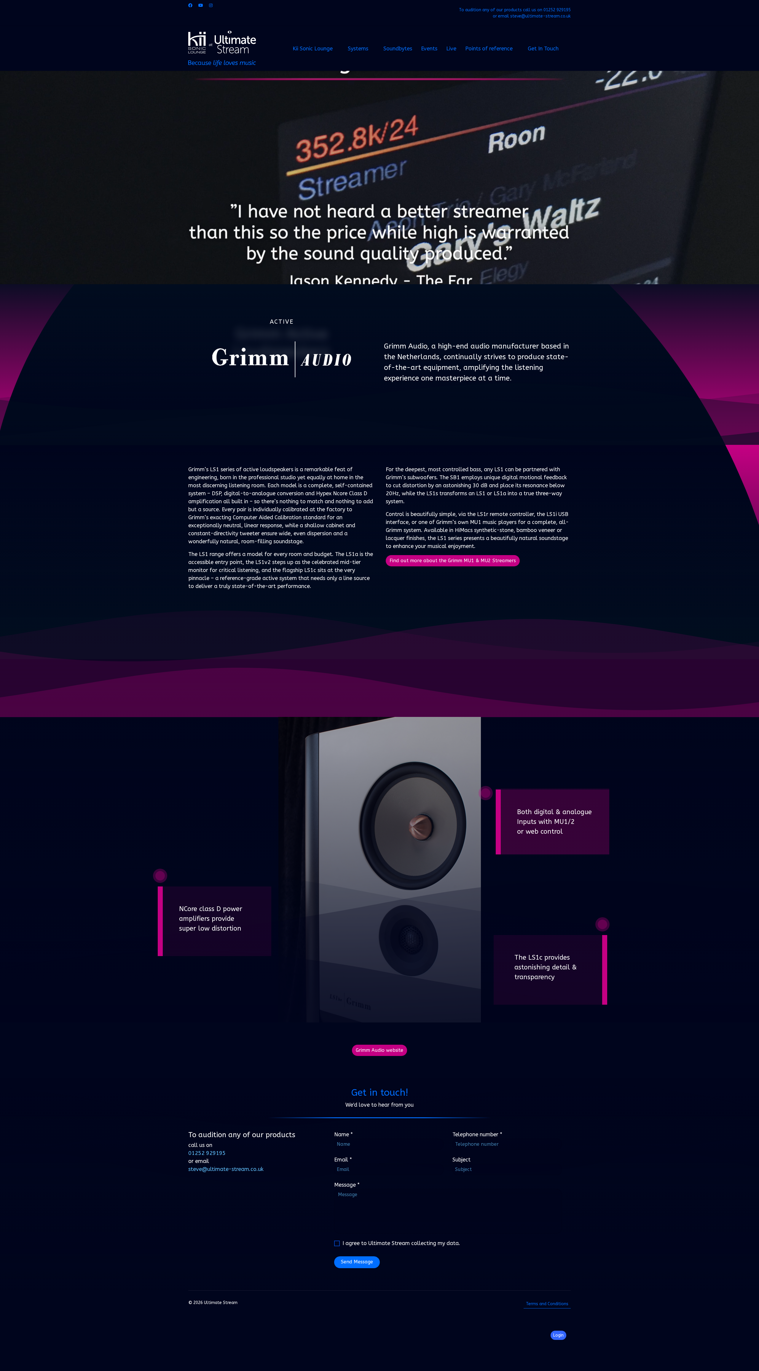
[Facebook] (190, 5)
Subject (461, 1159)
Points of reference (489, 48)
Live (451, 48)
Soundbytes (397, 48)
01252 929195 (557, 9)
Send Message (357, 1262)
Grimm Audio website (379, 1050)
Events (429, 48)
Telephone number (477, 1134)
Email (343, 1159)
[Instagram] (211, 5)
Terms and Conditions (547, 1303)
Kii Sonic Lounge (313, 48)
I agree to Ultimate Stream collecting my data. (401, 1243)
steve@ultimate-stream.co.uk (540, 16)
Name (343, 1134)
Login (558, 1335)
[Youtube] (200, 5)
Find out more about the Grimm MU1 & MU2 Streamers (453, 560)
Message (347, 1185)
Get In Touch (543, 48)
